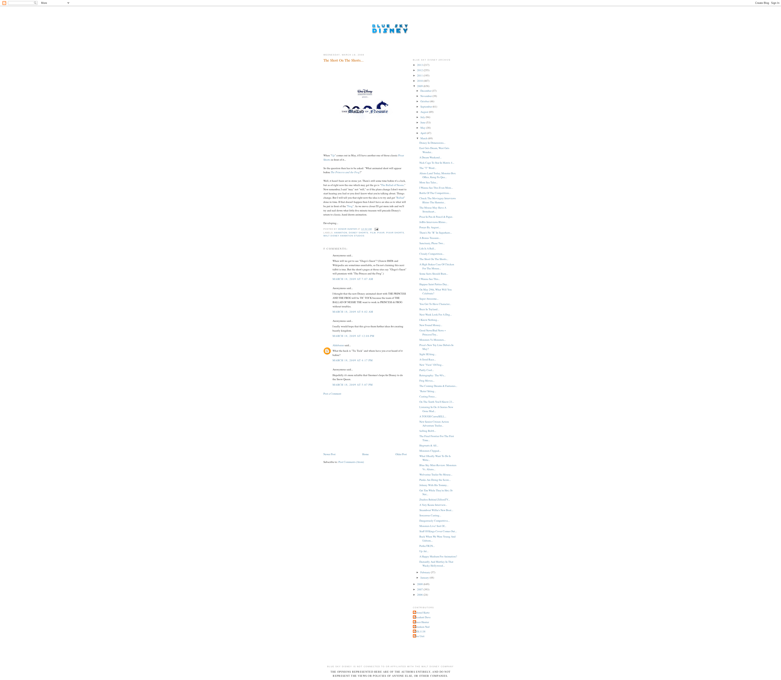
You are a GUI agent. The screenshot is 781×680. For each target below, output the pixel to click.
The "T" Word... (427, 168)
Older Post (401, 454)
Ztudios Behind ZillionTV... (434, 499)
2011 (420, 75)
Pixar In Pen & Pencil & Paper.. (436, 217)
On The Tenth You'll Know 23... (436, 402)
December (426, 90)
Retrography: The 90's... (432, 375)
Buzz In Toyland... (429, 309)
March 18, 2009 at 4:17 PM (353, 360)
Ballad (400, 197)
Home (365, 454)
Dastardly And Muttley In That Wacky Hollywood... (436, 564)
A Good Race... (427, 359)
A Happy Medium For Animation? (438, 556)
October (425, 101)
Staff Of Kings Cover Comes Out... (438, 531)
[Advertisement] (353, 423)
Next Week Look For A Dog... (435, 314)
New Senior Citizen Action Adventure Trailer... (434, 424)
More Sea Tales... (428, 182)
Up (333, 155)
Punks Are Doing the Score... (435, 480)
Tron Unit (419, 636)
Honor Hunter (421, 622)
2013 (420, 65)
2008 (420, 584)
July (423, 117)
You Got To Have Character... (435, 304)
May (423, 127)
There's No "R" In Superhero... (435, 232)
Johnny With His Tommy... (433, 485)
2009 (420, 86)
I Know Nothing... (429, 320)
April (423, 133)
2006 (420, 594)
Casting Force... (427, 396)
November (426, 96)
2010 (420, 81)
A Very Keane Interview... (433, 505)
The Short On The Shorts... (433, 259)
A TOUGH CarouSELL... (432, 416)
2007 (420, 589)
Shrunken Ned (422, 627)
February (425, 572)
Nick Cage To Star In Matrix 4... (436, 162)
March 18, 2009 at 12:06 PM (354, 336)
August (424, 112)
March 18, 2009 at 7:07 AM (353, 279)
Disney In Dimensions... (432, 143)
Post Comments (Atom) (351, 462)
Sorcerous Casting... (430, 515)
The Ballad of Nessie (392, 185)
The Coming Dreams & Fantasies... (438, 386)
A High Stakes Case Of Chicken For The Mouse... (436, 266)
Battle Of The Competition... (435, 193)
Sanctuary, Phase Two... (432, 243)
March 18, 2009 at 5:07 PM (353, 384)
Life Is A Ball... (427, 248)
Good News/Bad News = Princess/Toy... (432, 332)
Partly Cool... (426, 370)
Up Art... (424, 551)
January (425, 577)
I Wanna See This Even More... (436, 187)
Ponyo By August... (430, 227)
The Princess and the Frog (345, 172)
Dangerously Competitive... (434, 520)
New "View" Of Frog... (431, 365)
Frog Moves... (426, 380)
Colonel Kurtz (422, 612)
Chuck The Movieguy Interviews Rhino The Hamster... (437, 200)
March (424, 138)
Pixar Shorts (395, 233)
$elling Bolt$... (427, 431)
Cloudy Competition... (431, 254)
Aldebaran (338, 345)
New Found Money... (430, 325)
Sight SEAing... (427, 354)
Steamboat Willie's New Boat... (436, 510)
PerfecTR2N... (427, 546)
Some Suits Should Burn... (433, 273)
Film (373, 233)
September (426, 106)
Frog (350, 206)
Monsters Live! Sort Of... (432, 526)
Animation (340, 233)
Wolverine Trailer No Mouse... (435, 474)
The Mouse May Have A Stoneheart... (432, 209)
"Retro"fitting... (427, 391)
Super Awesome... (428, 298)
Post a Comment (332, 393)
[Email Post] (376, 229)
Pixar (381, 233)
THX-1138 (419, 631)
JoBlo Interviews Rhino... (433, 222)
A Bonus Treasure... (430, 238)
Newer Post (329, 454)
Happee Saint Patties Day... (434, 284)
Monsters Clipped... (430, 451)
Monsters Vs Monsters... (432, 340)
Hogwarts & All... (428, 445)
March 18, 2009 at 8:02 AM (353, 311)
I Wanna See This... (429, 279)
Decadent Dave (422, 617)
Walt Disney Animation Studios (343, 236)
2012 (420, 70)
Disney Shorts (358, 233)
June (423, 122)
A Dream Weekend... (430, 157)
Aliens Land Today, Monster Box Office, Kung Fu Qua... (437, 175)
